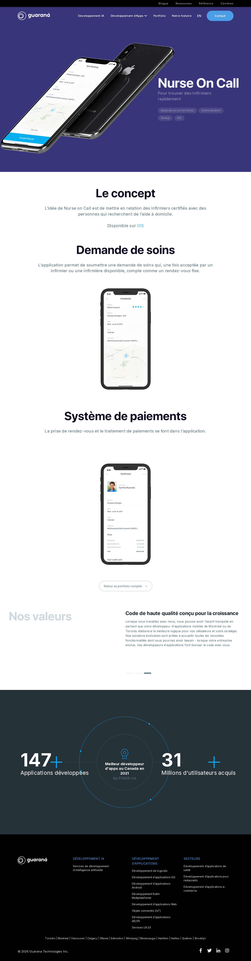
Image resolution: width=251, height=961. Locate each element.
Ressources (184, 3)
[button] (130, 673)
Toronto (50, 938)
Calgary (92, 938)
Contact (220, 16)
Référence (206, 3)
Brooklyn (200, 938)
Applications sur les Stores (177, 110)
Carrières (227, 3)
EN (199, 15)
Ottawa (104, 938)
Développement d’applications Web (154, 904)
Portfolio (159, 15)
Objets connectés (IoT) (146, 910)
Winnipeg (132, 938)
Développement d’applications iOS (153, 877)
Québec (187, 938)
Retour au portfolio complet (123, 586)
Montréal (63, 938)
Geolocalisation (211, 110)
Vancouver (78, 938)
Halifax (175, 938)
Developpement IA (91, 15)
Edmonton (117, 938)
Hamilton (163, 938)
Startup (165, 117)
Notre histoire (181, 15)
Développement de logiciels (149, 870)
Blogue (163, 3)
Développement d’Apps (127, 15)
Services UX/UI (141, 927)
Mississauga (147, 938)
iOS (179, 117)
